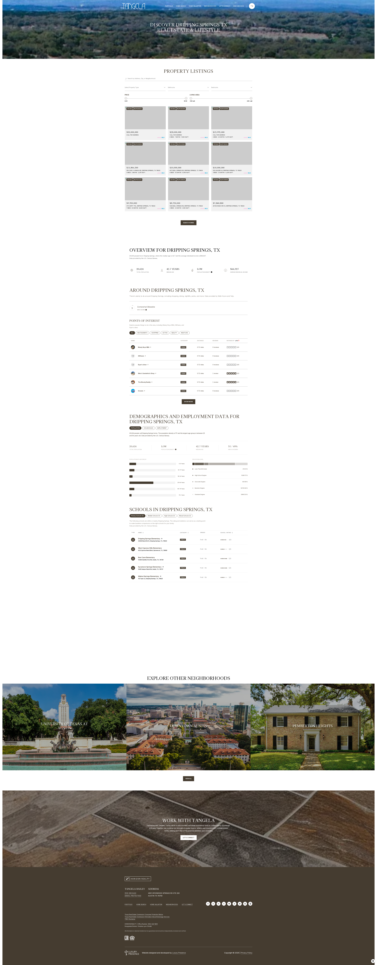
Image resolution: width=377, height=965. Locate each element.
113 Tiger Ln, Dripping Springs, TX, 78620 (150, 578)
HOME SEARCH (141, 904)
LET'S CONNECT (187, 904)
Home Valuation (195, 6)
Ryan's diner (142, 364)
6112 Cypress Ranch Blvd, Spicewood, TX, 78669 (152, 550)
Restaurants (143, 333)
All (133, 333)
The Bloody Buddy (144, 382)
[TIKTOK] (234, 904)
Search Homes (188, 223)
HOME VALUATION (156, 904)
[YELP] (250, 904)
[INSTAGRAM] (213, 904)
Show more (188, 401)
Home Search (181, 6)
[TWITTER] (224, 904)
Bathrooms (171, 87)
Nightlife (185, 333)
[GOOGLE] (245, 904)
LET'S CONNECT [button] (188, 837)
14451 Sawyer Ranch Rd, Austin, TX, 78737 (150, 569)
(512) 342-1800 (153, 924)
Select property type (132, 87)
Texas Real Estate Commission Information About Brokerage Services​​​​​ (147, 917)
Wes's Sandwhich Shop (146, 373)
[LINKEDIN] (219, 904)
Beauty (175, 333)
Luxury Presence (179, 953)
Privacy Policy (246, 953)
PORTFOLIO (169, 6)
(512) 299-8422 (238, 6)
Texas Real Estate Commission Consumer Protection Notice (144, 914)
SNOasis (141, 356)
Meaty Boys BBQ (143, 347)
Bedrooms (214, 87)
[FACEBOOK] (208, 904)
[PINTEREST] (240, 904)
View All (188, 778)
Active (166, 333)
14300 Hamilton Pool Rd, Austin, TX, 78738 (150, 559)
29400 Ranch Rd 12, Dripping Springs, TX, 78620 (152, 541)
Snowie (140, 391)
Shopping (155, 333)
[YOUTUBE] (229, 904)
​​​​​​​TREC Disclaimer (130, 919)
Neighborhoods (210, 6)
